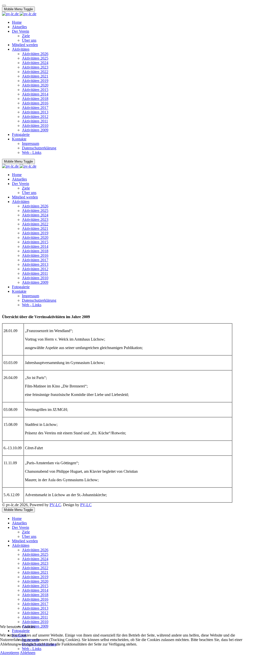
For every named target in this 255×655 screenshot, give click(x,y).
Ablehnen (27, 653)
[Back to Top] (4, 5)
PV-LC (55, 505)
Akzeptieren (9, 653)
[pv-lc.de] (19, 14)
